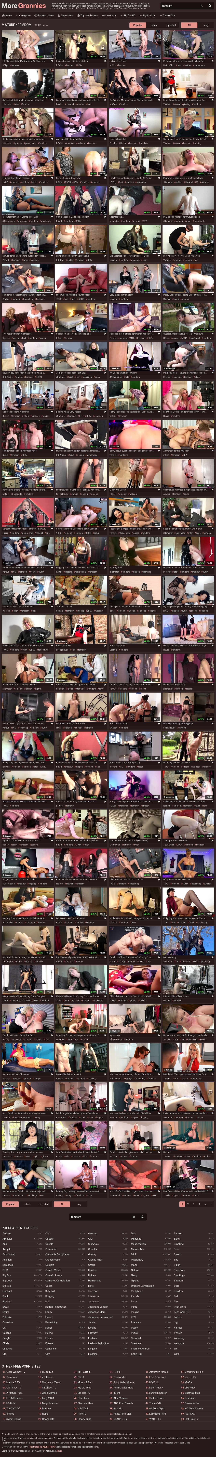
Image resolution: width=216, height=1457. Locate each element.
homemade (199, 65)
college (128, 1078)
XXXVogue (8, 377)
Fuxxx (5, 533)
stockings (141, 182)
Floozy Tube (84, 1419)
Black (5, 1296)
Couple (49, 1244)
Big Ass (7, 1275)
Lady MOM (48, 1398)
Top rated (171, 25)
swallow (207, 884)
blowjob (69, 884)
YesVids (6, 1117)
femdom (15, 65)
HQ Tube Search (194, 1408)
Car (4, 1327)
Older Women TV (15, 1371)
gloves (45, 1156)
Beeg (112, 611)
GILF (81, 416)
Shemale (136, 1343)
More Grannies (23, 6)
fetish (15, 611)
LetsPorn (60, 1039)
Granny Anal (95, 1259)
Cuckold (49, 1264)
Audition (7, 1259)
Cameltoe (8, 1322)
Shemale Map (192, 1392)
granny (133, 1000)
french (43, 338)
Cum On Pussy (53, 1275)
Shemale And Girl (140, 1348)
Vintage (178, 1327)
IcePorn (6, 767)
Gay (47, 1353)
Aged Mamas (49, 1392)
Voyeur (178, 1332)
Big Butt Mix (147, 15)
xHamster (7, 104)
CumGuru (11, 1377)
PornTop (113, 143)
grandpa (18, 143)
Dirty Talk (50, 1291)
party (101, 689)
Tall (176, 1296)
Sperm (177, 1254)
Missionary (137, 1259)
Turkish (178, 1317)
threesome (124, 533)
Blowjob (7, 1301)
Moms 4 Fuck (85, 1382)
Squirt (177, 1264)
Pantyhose (137, 1291)
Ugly (176, 1322)
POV (133, 1317)
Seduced (136, 1338)
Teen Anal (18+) (183, 1312)
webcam (81, 143)
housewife (17, 494)
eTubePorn (48, 1377)
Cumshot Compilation (57, 1280)
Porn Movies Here (123, 1387)
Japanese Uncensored (100, 1317)
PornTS (82, 1413)
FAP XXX (190, 1413)
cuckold (79, 728)
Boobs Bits (48, 1419)
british (83, 1117)
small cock (46, 221)
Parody (135, 1296)
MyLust (6, 494)
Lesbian (92, 1338)
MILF (132, 338)
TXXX (58, 299)
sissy (144, 260)
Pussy (134, 1332)
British (6, 1312)
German (92, 1233)
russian (132, 611)
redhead (123, 338)
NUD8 (81, 1377)
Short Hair (136, 1353)
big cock (196, 767)
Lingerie (92, 1348)
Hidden (92, 1275)
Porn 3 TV (190, 1377)
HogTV (6, 845)
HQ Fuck (154, 1382)
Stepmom (179, 1270)
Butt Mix (118, 1408)
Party (134, 1301)
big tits (70, 260)
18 (177, 961)
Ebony (48, 1312)
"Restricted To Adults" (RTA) (42, 1447)
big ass (145, 1195)
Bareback (8, 1264)
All (189, 25)
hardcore (123, 455)
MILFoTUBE (84, 1371)
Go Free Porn (156, 1398)
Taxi (176, 1301)
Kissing (92, 1327)
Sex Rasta (190, 1398)
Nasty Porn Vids (122, 1413)
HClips (5, 65)
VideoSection (116, 1078)
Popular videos (44, 15)
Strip (176, 1285)
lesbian (179, 182)
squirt (14, 845)
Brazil (6, 1306)
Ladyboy (93, 1332)
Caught (6, 1338)
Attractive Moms (158, 1371)
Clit (4, 1353)
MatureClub (168, 65)
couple (177, 104)
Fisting (49, 1332)
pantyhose (180, 533)
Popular (137, 25)
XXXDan (167, 104)
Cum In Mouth (53, 1270)
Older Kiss (83, 1398)
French (49, 1338)
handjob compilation (20, 1000)
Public (134, 1327)
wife (67, 1156)
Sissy (177, 1238)
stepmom (30, 922)
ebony (198, 377)
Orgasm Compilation (142, 1285)
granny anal (30, 143)
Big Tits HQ (127, 15)
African (7, 1233)
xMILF (5, 182)
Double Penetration (55, 1306)
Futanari (49, 1343)
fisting (26, 416)
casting (197, 143)
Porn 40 (46, 1408)
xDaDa (188, 1382)
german (136, 221)
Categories (23, 15)
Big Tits (7, 1285)
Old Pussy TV (13, 1387)
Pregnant (136, 1322)
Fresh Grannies (14, 1398)
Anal (5, 1244)
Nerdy (134, 1275)
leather (187, 65)
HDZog (113, 182)
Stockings (179, 1275)
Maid (133, 1233)
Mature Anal (137, 1249)
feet (89, 104)
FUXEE (117, 1371)
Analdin (166, 1039)
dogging (144, 1117)
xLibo (45, 1413)
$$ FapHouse (9, 221)
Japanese (93, 1301)
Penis (134, 1306)
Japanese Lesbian (98, 1306)
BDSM (68, 182)
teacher (152, 611)
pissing (186, 104)
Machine (93, 1353)
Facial (48, 1327)
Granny (92, 1254)
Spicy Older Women (124, 1382)
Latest (154, 25)
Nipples (135, 1280)
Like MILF (190, 1387)
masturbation (19, 1195)
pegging (68, 572)
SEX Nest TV (49, 1387)
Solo (176, 1249)
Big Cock (7, 1280)
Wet (176, 1348)
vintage (37, 1078)
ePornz (10, 1413)
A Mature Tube (14, 1392)
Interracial (93, 1296)
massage (135, 260)
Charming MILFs (194, 1371)
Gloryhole (93, 1244)
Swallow (178, 1291)
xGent (117, 1392)
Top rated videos (87, 15)
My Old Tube (84, 1387)
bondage (35, 260)
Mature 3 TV (13, 1382)
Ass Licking (9, 1254)
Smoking (179, 1244)
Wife (176, 1353)
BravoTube (61, 1117)
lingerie (80, 611)
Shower (178, 1233)
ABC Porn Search (123, 1403)
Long (205, 25)
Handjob (92, 1270)
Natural (135, 1270)
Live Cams (109, 15)
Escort (49, 1317)
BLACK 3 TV (120, 1419)
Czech (48, 1285)
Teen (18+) (180, 1306)
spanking (98, 416)
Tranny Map (120, 1377)
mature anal (27, 533)
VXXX (59, 533)
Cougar (49, 1238)
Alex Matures (121, 1398)
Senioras (60, 689)
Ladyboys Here (157, 1413)
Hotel (91, 1285)
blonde (123, 143)
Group (91, 1264)
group (96, 533)
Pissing (135, 1312)
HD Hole (10, 1403)
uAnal (59, 572)
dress (196, 1195)
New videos (65, 15)
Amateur (7, 1238)
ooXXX (113, 416)
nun (196, 260)
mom (188, 221)
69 (197, 182)
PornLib (59, 104)
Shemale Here (85, 1403)
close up (177, 377)
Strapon (178, 1280)
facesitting (28, 299)
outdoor (25, 182)
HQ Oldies (47, 1371)
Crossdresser (53, 1259)
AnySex (6, 299)
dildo (85, 1156)
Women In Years (51, 1382)
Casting (7, 1332)
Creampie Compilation (57, 1254)
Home (7, 15)
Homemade (94, 1280)
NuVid (112, 65)
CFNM (80, 65)
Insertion (93, 1291)
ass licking (202, 922)
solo (127, 377)
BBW (76, 182)
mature (19, 377)
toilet (70, 377)
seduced (205, 182)
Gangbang (51, 1348)
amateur (15, 182)
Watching (179, 1338)
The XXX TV (13, 1408)
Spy (176, 1259)
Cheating (7, 1348)
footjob (46, 416)
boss (198, 533)
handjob (143, 143)
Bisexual (7, 1291)
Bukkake (7, 1317)
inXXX (166, 455)
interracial (80, 689)
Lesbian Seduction (98, 1343)
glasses (142, 611)
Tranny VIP (155, 1403)
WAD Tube (155, 1419)
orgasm (123, 689)
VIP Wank (83, 1408)
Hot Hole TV (192, 1419)
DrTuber (59, 65)
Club (47, 1233)
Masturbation (138, 1244)
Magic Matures (50, 1403)
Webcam (179, 1343)
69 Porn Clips (156, 1408)
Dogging (49, 1296)
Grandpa (93, 1249)
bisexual (70, 104)
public (34, 182)
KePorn (113, 1000)
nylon (97, 377)
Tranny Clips (167, 15)
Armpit (6, 1249)
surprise (204, 611)
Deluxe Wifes (192, 1403)
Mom (134, 1264)
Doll (47, 1301)
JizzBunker (168, 845)
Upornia (113, 260)
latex (179, 65)
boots (176, 299)
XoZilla (6, 416)
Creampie (50, 1249)
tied (182, 1039)
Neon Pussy (156, 1387)
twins (195, 961)
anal (48, 533)
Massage (136, 1238)
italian (141, 961)
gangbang (205, 961)
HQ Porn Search (158, 1392)
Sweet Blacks (13, 1419)
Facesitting (51, 1322)
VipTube (113, 104)
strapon (136, 572)
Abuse (59, 1451)
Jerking (92, 1322)
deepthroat (195, 338)
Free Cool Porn (157, 1377)
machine (70, 143)
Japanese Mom (96, 1312)
